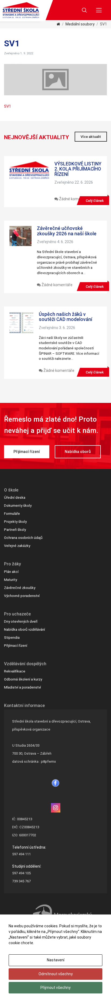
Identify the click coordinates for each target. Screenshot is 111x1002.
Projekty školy (15, 522)
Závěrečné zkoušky (19, 588)
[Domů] (58, 24)
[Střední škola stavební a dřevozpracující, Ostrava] (21, 10)
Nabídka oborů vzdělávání (24, 629)
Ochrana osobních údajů (23, 538)
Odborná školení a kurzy (23, 679)
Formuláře (12, 514)
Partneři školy (15, 530)
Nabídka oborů (78, 451)
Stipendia (12, 638)
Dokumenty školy (18, 506)
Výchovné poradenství (22, 596)
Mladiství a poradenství (22, 687)
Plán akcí (11, 572)
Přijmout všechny (55, 987)
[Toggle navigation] (99, 10)
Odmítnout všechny (56, 974)
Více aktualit (91, 137)
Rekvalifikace (14, 671)
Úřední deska (14, 498)
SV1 (7, 106)
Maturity (10, 580)
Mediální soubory (80, 24)
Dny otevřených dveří (20, 621)
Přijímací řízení (26, 451)
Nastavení (55, 960)
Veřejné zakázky (17, 546)
